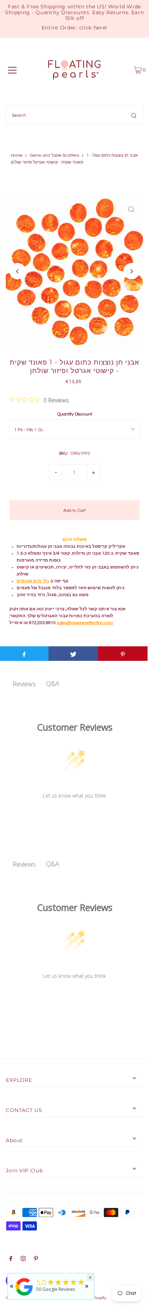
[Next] (131, 271)
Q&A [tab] (52, 683)
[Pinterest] (36, 1259)
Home (16, 155)
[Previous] (17, 271)
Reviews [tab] (24, 683)
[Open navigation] (12, 70)
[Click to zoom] (131, 209)
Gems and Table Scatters (54, 155)
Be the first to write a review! (74, 814)
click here (92, 28)
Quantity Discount (74, 414)
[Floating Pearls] (24, 1296)
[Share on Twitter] (73, 653)
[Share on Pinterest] (123, 653)
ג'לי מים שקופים (33, 581)
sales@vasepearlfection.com (85, 623)
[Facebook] (10, 1259)
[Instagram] (23, 1259)
